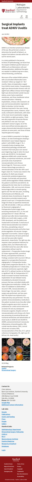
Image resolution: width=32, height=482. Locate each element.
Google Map (6, 403)
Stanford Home (8, 464)
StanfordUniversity (16, 460)
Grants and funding (8, 417)
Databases (5, 446)
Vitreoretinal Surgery (9, 370)
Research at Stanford (9, 444)
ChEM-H (4, 434)
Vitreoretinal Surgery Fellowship (13, 432)
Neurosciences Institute (10, 439)
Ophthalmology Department (11, 430)
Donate (4, 412)
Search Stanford (8, 469)
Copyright (20, 469)
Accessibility (20, 476)
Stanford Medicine (8, 441)
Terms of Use (20, 464)
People (4, 421)
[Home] (8, 11)
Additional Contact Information (12, 405)
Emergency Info (8, 471)
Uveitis (4, 368)
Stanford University (7, 1)
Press (3, 419)
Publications (6, 414)
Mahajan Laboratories (23, 6)
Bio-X (3, 437)
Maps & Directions (9, 466)
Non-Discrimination (22, 474)
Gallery (4, 424)
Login (3, 450)
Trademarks (20, 471)
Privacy (19, 466)
